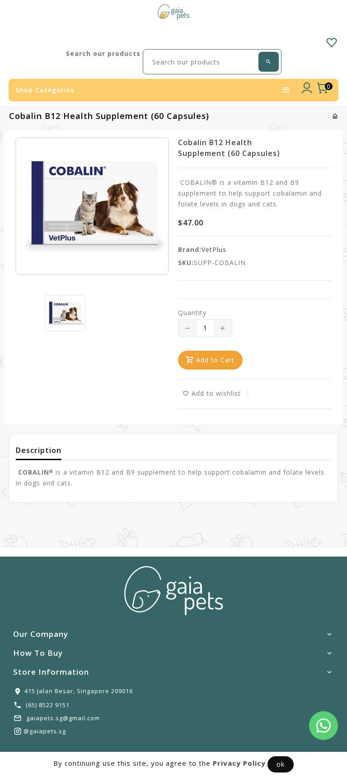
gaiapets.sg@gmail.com (63, 718)
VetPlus (214, 249)
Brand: (190, 249)
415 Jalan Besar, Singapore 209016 (78, 691)
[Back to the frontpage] (335, 116)
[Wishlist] (331, 41)
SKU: (186, 262)
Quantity (192, 312)
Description (38, 450)
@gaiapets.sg (44, 731)
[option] (65, 313)
